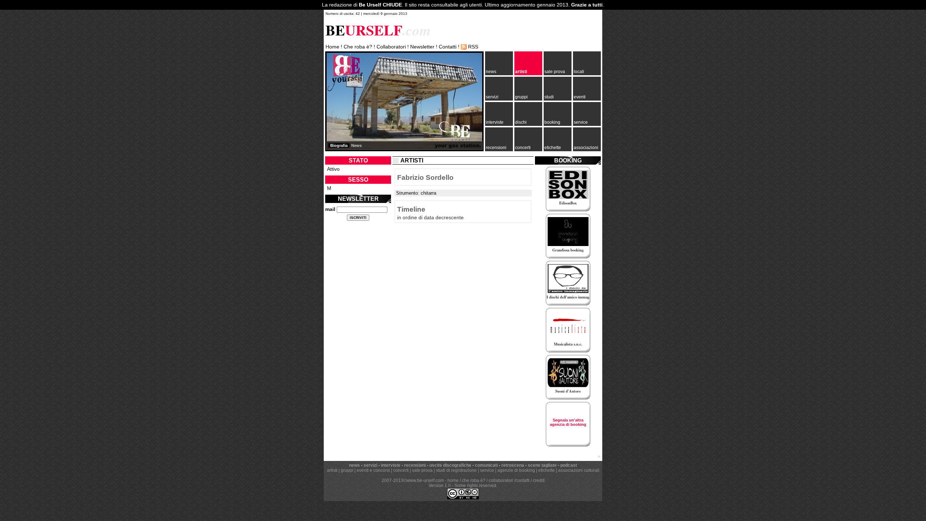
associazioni (586, 147)
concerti (523, 147)
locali (579, 71)
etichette (552, 147)
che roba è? (473, 480)
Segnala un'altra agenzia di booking (568, 422)
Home (332, 47)
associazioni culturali (578, 470)
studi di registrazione (456, 470)
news (491, 71)
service (581, 122)
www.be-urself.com (425, 480)
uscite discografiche (450, 465)
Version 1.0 (440, 485)
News (356, 145)
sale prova (554, 71)
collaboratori (501, 480)
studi (549, 96)
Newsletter (422, 47)
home (453, 480)
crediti (539, 480)
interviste (495, 122)
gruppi (521, 96)
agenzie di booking (516, 470)
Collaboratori (391, 47)
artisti (521, 71)
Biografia (339, 145)
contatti (522, 480)
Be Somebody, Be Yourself (345, 72)
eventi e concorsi (373, 470)
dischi (521, 122)
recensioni (496, 147)
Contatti (447, 47)
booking (552, 122)
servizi (492, 96)
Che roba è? (358, 47)
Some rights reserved (475, 485)
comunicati (486, 465)
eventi (580, 96)
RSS (473, 47)
